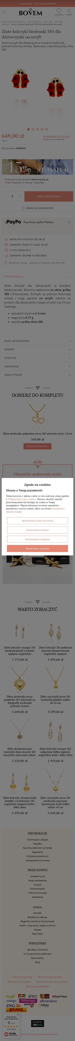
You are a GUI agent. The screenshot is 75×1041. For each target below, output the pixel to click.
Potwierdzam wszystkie (37, 548)
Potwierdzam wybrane (37, 529)
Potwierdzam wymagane (37, 539)
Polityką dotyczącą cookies (22, 499)
